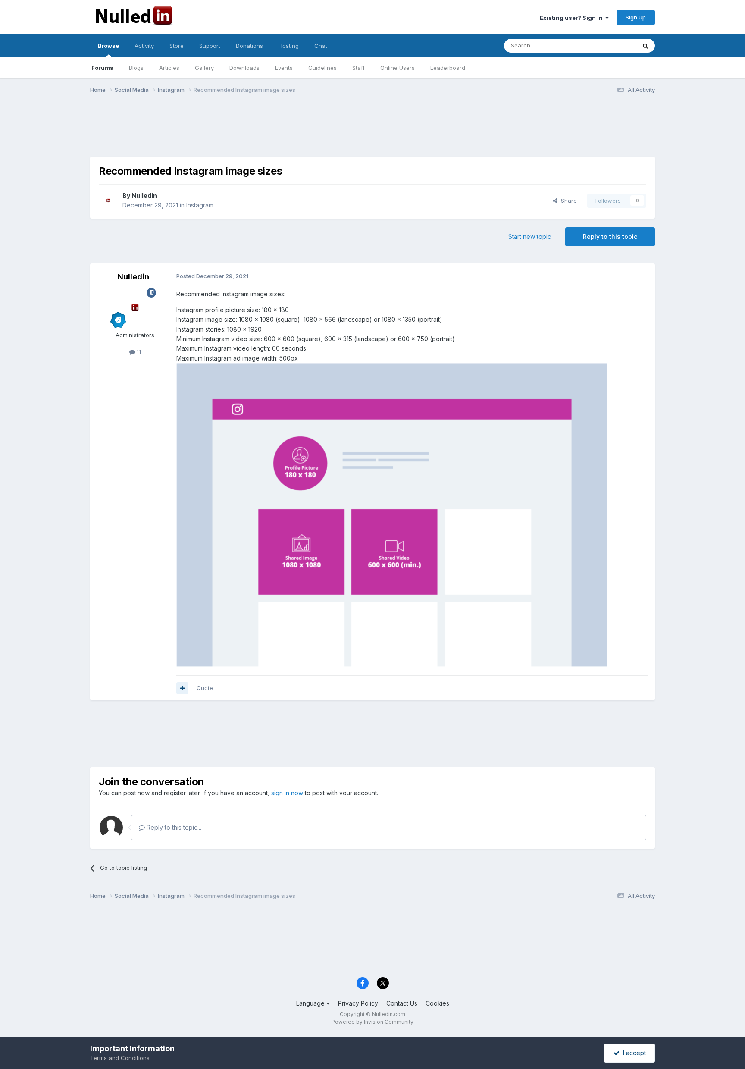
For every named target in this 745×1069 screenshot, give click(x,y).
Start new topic (529, 236)
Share (567, 200)
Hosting (289, 45)
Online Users (397, 67)
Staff (358, 67)
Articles (169, 67)
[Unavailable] (391, 514)
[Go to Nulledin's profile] (108, 200)
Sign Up (636, 17)
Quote (205, 687)
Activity (144, 45)
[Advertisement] (372, 126)
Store (176, 45)
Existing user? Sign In (572, 17)
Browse (108, 45)
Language (311, 1003)
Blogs (136, 67)
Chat (320, 45)
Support (209, 45)
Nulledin (144, 195)
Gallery (204, 67)
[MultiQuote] (182, 688)
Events (284, 67)
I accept (633, 1052)
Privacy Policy (358, 1003)
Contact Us (401, 1003)
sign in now (287, 792)
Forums (102, 67)
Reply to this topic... (173, 827)
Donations (249, 45)
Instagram (199, 205)
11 (138, 351)
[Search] (645, 46)
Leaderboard (447, 67)
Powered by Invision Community (372, 1022)
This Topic (610, 45)
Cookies (437, 1003)
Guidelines (322, 67)
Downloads (244, 67)
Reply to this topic (610, 236)
